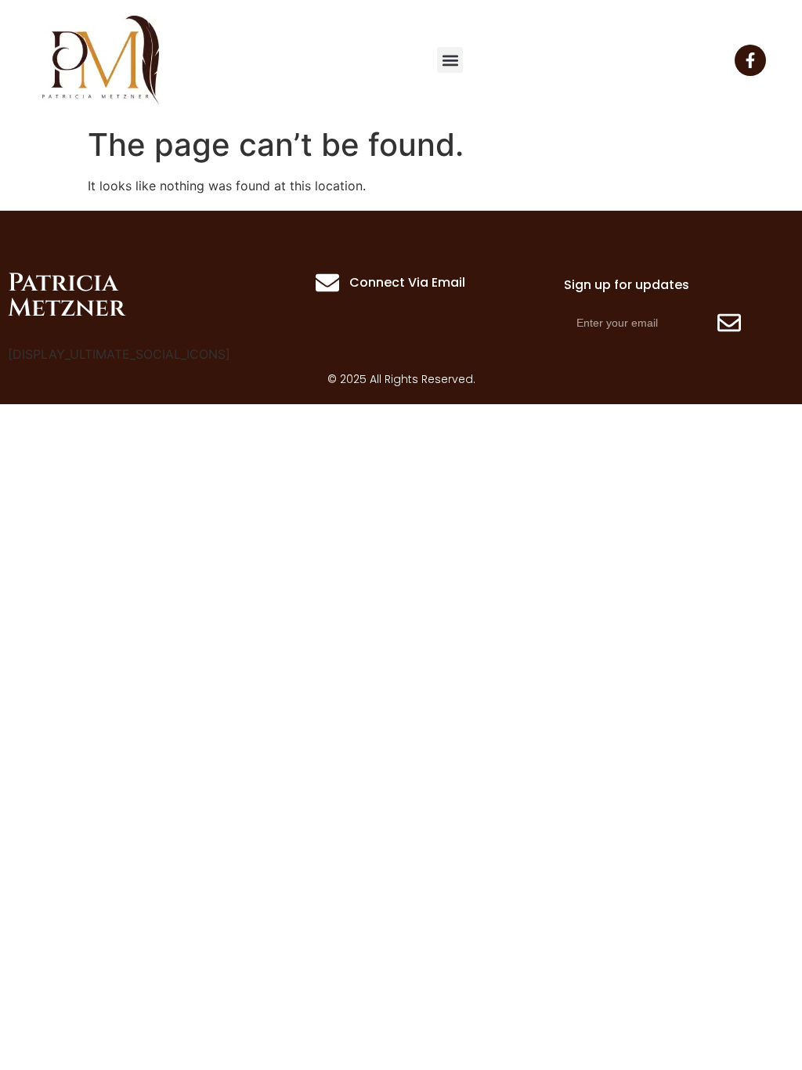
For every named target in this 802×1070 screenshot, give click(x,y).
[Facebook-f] (750, 60)
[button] (450, 60)
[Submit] (729, 322)
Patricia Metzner (66, 295)
